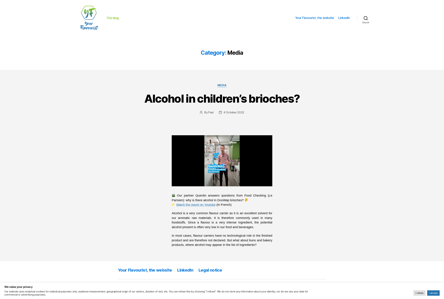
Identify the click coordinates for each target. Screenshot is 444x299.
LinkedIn (344, 18)
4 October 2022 (234, 112)
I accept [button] (433, 293)
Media (222, 85)
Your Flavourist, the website (314, 18)
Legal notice (210, 270)
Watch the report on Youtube (196, 204)
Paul (211, 112)
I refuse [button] (419, 293)
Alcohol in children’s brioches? (222, 98)
